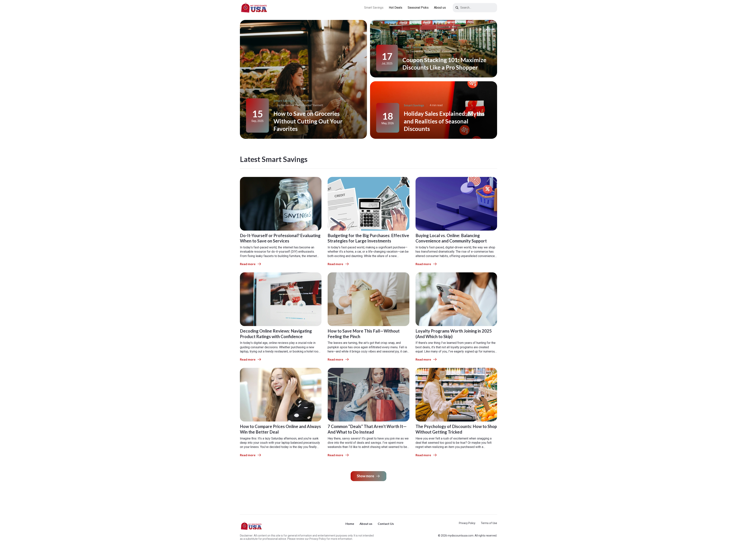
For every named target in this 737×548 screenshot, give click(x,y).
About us (440, 7)
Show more (365, 476)
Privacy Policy (467, 523)
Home (349, 523)
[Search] (457, 7)
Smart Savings (373, 7)
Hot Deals (395, 7)
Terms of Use (489, 523)
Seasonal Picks (418, 7)
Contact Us (386, 523)
